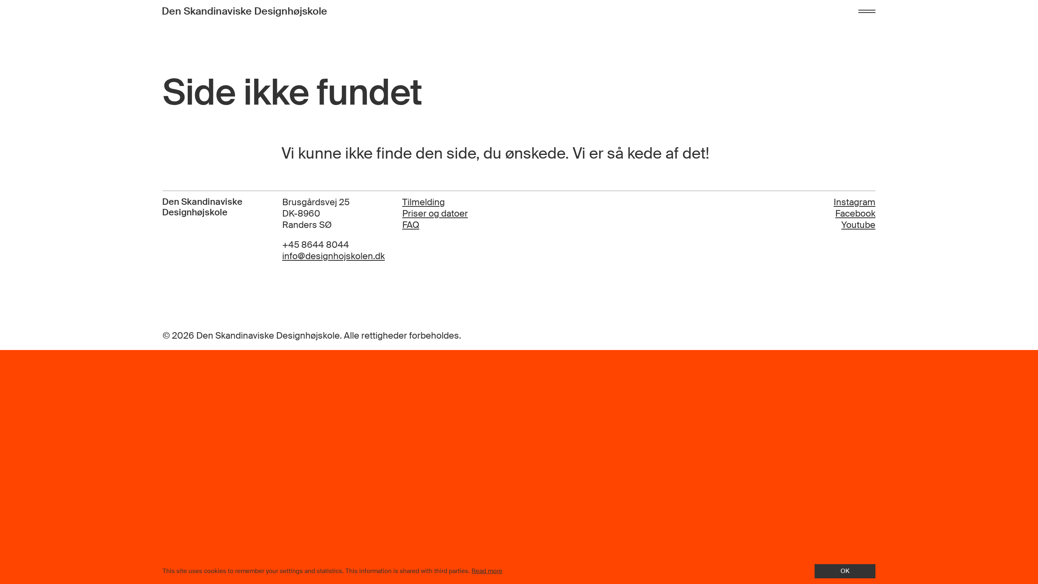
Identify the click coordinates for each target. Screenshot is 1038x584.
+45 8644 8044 (315, 245)
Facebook (855, 213)
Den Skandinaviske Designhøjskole (244, 11)
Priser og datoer (435, 213)
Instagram (854, 202)
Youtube (858, 225)
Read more (487, 571)
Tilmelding (423, 202)
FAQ (410, 225)
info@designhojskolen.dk (333, 256)
